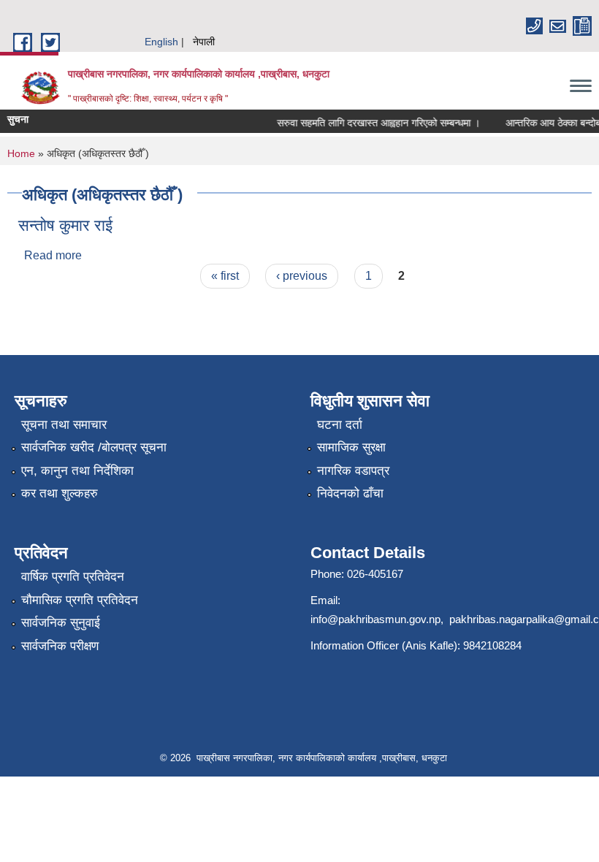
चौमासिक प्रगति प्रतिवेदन (79, 600)
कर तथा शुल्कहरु (59, 493)
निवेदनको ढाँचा (350, 493)
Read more (53, 255)
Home (21, 153)
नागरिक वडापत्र (353, 471)
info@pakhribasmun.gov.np (375, 619)
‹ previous (301, 276)
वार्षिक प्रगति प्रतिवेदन (72, 577)
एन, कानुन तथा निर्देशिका (77, 471)
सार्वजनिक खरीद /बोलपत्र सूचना (94, 447)
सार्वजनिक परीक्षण (60, 646)
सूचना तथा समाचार (64, 425)
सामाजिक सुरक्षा (351, 447)
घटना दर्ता (339, 425)
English (161, 41)
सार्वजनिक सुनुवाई (60, 623)
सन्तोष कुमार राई (65, 225)
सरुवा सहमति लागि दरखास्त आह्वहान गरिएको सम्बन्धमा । (373, 123)
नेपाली (204, 41)
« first (225, 276)
